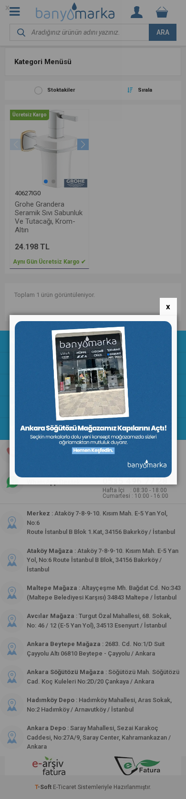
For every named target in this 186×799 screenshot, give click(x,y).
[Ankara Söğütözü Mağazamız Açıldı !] (93, 475)
